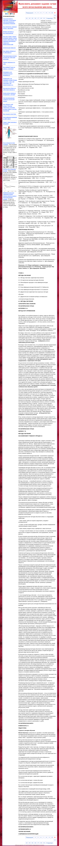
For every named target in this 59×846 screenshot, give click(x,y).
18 (41, 18)
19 (44, 18)
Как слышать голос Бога (9, 114)
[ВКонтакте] (6, 14)
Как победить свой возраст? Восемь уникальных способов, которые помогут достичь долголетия (10, 107)
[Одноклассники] (9, 14)
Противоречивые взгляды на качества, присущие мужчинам (10, 57)
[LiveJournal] (12, 14)
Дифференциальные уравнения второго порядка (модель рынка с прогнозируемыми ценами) (10, 196)
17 (38, 18)
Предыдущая (29, 12)
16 (35, 18)
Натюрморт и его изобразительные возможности (7, 73)
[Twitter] (7, 14)
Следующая (49, 18)
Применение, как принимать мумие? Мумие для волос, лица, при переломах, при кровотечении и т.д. (10, 82)
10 (52, 12)
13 (26, 18)
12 (55, 15)
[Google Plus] (14, 14)
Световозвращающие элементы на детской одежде (8, 99)
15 (32, 18)
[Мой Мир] (11, 14)
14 (29, 18)
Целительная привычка (9, 47)
